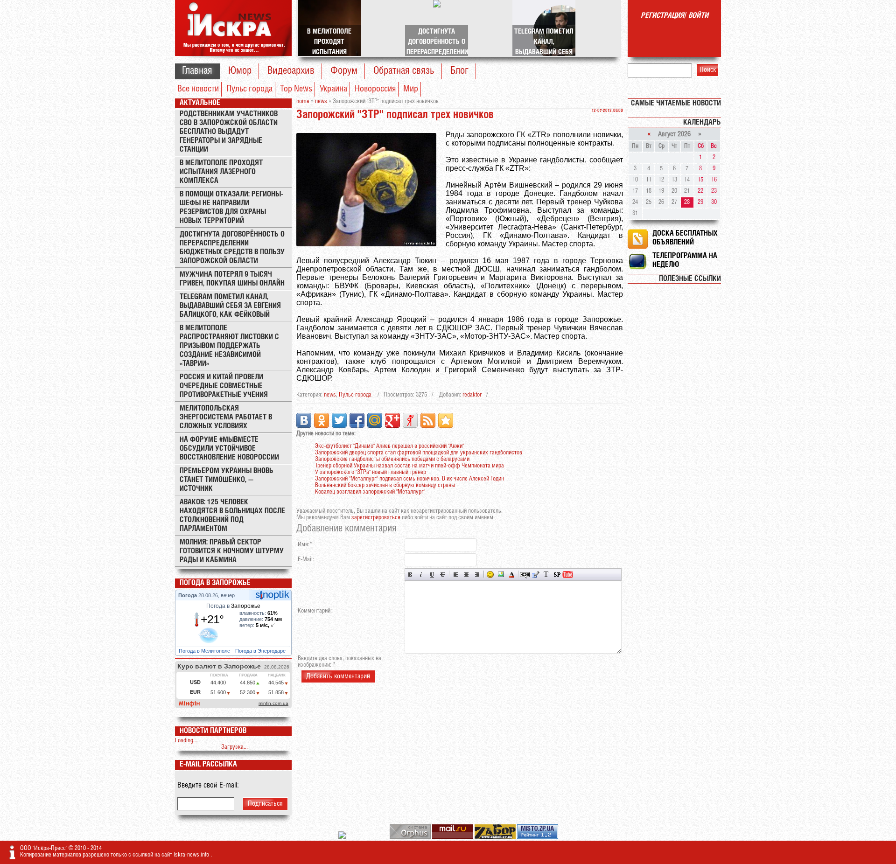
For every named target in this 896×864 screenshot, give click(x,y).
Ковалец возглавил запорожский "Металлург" (370, 492)
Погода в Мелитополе (205, 651)
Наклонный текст (421, 574)
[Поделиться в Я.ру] (410, 420)
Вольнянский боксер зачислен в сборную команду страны (385, 485)
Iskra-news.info (192, 854)
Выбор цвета (511, 574)
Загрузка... (234, 747)
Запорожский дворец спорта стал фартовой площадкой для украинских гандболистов (418, 452)
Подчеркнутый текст (432, 574)
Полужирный (410, 574)
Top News (296, 89)
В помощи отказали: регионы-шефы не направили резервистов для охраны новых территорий (231, 207)
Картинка (501, 574)
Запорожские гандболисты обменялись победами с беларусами (392, 459)
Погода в (233, 606)
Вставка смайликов (490, 574)
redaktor (472, 394)
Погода (188, 595)
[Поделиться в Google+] (392, 420)
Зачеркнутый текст (442, 574)
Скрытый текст (524, 574)
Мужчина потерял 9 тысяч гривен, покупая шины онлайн (232, 279)
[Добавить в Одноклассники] (321, 420)
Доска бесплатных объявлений (685, 238)
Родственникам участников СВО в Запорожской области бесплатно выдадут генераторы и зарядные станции (229, 132)
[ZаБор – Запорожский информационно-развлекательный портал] (496, 837)
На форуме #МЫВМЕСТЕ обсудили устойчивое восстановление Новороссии (229, 448)
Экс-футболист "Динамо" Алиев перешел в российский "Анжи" (389, 446)
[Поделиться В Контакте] (303, 420)
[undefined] (411, 837)
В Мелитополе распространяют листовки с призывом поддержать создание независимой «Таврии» (229, 346)
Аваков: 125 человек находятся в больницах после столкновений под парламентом (232, 515)
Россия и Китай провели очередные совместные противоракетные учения (224, 386)
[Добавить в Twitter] (339, 420)
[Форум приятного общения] (342, 837)
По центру (466, 574)
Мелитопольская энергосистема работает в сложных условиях (226, 417)
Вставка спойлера (557, 574)
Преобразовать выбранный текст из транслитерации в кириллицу (546, 574)
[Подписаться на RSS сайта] (427, 420)
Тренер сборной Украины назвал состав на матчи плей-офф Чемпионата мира (409, 465)
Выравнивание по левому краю (455, 574)
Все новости (198, 89)
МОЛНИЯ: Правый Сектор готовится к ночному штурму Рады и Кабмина (232, 551)
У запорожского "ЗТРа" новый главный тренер (370, 472)
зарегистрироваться (375, 517)
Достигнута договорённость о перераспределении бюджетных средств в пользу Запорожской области (232, 248)
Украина (333, 89)
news (330, 394)
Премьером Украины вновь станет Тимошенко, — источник (226, 479)
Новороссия (375, 89)
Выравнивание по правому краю (477, 574)
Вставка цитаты (535, 574)
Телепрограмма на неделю (684, 260)
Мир (410, 89)
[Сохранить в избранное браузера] (445, 420)
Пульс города (249, 89)
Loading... (186, 740)
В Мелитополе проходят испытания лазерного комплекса (221, 172)
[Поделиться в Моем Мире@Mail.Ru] (374, 420)
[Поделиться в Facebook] (357, 420)
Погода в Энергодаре (261, 651)
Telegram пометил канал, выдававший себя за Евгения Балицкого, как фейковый (230, 305)
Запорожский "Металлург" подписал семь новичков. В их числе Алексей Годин (409, 478)
